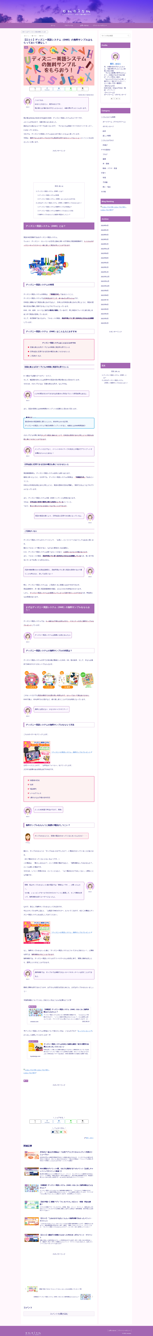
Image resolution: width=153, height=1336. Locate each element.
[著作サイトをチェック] (53, 1132)
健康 (104, 159)
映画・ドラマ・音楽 (110, 168)
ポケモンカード (108, 126)
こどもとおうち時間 (108, 117)
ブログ (105, 154)
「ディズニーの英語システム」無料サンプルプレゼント (70, 752)
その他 (103, 191)
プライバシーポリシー (124, 1330)
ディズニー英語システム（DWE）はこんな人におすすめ (57, 199)
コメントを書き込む (59, 1314)
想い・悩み (107, 187)
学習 (27, 1080)
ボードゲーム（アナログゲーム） (115, 122)
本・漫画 (106, 164)
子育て (103, 173)
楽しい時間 (107, 136)
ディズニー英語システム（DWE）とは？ (50, 191)
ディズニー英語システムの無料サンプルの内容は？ (55, 207)
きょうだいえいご (84, 1031)
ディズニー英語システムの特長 (49, 195)
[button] (82, 89)
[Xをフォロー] (57, 1132)
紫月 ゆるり (115, 64)
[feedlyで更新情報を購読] (61, 1132)
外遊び (105, 145)
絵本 (104, 131)
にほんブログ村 (29, 1073)
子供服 (105, 182)
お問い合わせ (112, 1330)
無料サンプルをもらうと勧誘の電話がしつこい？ (54, 214)
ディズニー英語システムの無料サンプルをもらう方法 (56, 210)
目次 (56, 186)
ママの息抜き (105, 150)
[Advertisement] (59, 165)
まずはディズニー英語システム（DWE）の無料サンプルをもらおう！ (59, 203)
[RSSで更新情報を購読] (65, 1132)
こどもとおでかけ (107, 140)
